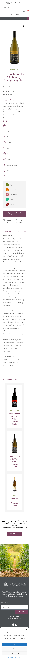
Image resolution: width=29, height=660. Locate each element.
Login (11, 14)
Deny (14, 649)
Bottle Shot (9, 221)
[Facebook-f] (23, 11)
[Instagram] (25, 11)
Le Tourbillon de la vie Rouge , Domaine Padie (14, 419)
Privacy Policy (17, 657)
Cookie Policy (11, 657)
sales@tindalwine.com (14, 619)
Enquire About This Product (14, 214)
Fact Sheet (21, 221)
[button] (26, 629)
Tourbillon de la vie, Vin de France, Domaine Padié (14, 461)
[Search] (24, 7)
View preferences (14, 653)
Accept (14, 644)
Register (17, 14)
